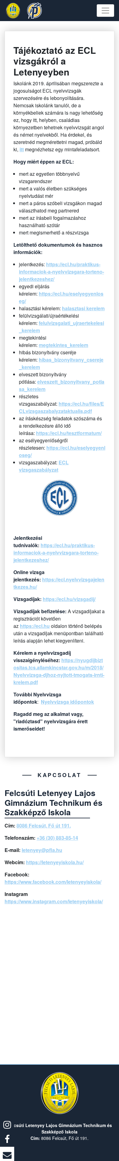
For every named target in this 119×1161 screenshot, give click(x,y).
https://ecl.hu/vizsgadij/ (69, 599)
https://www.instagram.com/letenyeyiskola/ (54, 901)
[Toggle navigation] (105, 10)
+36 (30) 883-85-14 (57, 837)
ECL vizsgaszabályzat (44, 466)
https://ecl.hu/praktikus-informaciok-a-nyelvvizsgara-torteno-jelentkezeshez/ (61, 271)
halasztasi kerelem (83, 308)
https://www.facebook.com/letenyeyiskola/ (53, 881)
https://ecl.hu (35, 625)
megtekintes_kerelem (63, 344)
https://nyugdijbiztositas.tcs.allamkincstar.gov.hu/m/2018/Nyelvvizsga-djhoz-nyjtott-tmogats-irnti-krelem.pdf (58, 671)
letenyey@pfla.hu (42, 849)
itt (22, 149)
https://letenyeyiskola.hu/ (55, 862)
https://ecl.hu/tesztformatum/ (69, 433)
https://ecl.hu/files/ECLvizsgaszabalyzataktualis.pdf (61, 407)
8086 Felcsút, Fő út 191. (43, 825)
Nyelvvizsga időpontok (67, 701)
